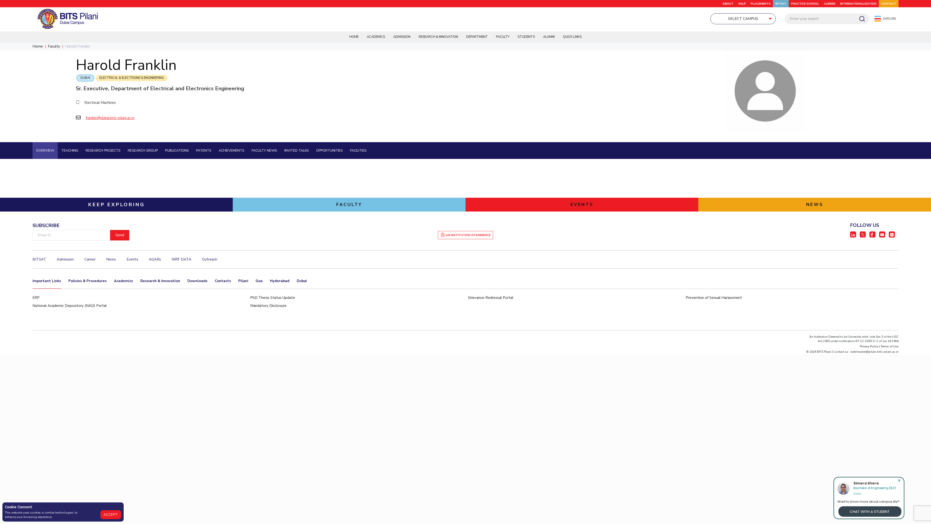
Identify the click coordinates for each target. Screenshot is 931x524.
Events (132, 259)
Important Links (46, 280)
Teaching (69, 150)
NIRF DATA (181, 259)
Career (829, 4)
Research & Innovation (438, 37)
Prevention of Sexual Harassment (714, 297)
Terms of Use (890, 346)
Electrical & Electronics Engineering (131, 78)
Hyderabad (279, 280)
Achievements (231, 150)
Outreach (209, 259)
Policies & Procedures (87, 280)
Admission (401, 37)
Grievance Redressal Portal (490, 297)
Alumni (549, 37)
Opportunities (329, 150)
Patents (203, 150)
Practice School (805, 4)
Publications (177, 150)
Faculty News (264, 150)
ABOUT (727, 4)
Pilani (243, 280)
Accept (111, 514)
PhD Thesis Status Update (272, 297)
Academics (376, 37)
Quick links (572, 37)
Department (477, 37)
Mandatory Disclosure (268, 305)
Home (354, 37)
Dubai (85, 78)
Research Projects (103, 150)
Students (526, 37)
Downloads (197, 280)
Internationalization (858, 4)
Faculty (502, 37)
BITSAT (780, 4)
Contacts (223, 280)
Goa (259, 280)
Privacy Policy (869, 346)
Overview (45, 150)
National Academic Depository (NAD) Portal (69, 305)
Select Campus (743, 18)
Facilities (358, 150)
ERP (36, 297)
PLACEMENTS (760, 4)
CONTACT (888, 4)
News (111, 259)
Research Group (143, 150)
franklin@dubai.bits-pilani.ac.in (110, 117)
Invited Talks (296, 150)
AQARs (155, 259)
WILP (742, 4)
